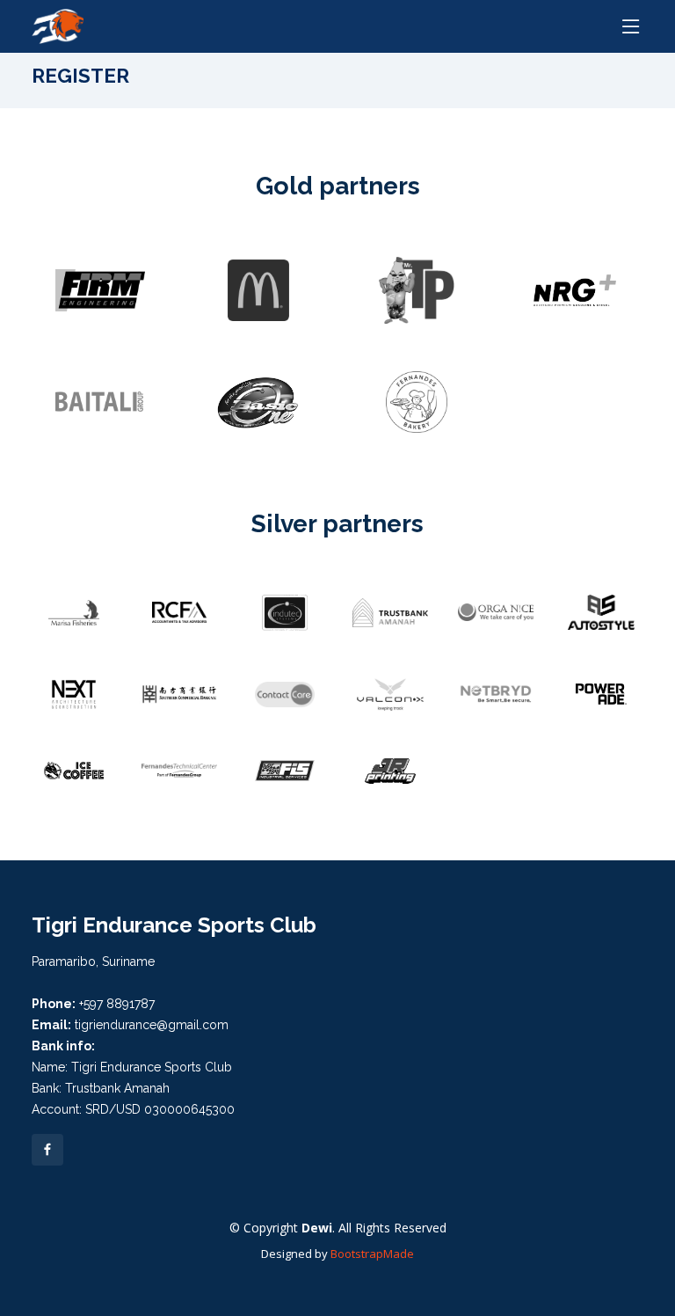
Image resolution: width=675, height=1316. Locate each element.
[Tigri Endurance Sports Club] (57, 24)
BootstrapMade (372, 1253)
